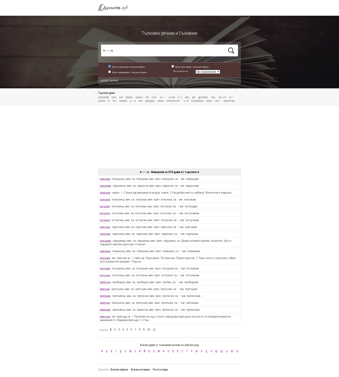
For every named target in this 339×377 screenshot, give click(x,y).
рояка (101, 100)
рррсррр (150, 100)
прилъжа (105, 309)
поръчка (105, 258)
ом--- (218, 100)
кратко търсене (109, 80)
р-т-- (231, 97)
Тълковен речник (115, 7)
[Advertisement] (169, 137)
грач (114, 97)
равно (139, 97)
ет (109, 100)
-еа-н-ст (222, 97)
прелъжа (105, 296)
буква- (129, 97)
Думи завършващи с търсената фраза (129, 72)
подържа (105, 240)
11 (154, 329)
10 (148, 329)
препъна (105, 303)
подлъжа (105, 186)
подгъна (105, 227)
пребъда (105, 282)
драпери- (203, 97)
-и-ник (171, 97)
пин (213, 97)
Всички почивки (140, 369)
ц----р (133, 100)
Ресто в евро (160, 369)
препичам (229, 100)
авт (194, 97)
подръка (105, 192)
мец (187, 97)
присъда (105, 316)
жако (209, 100)
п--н (180, 97)
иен (140, 100)
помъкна (105, 251)
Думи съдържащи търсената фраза (128, 67)
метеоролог (173, 100)
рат (121, 97)
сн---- (162, 97)
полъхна (105, 199)
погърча (105, 220)
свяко (160, 100)
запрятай (103, 97)
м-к (114, 100)
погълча (105, 213)
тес (147, 97)
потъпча (105, 275)
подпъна (105, 234)
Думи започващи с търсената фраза (192, 67)
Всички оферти (119, 369)
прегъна (104, 289)
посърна (105, 268)
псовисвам (197, 100)
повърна (105, 179)
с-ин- (154, 97)
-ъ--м (185, 100)
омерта (123, 100)
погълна (105, 206)
